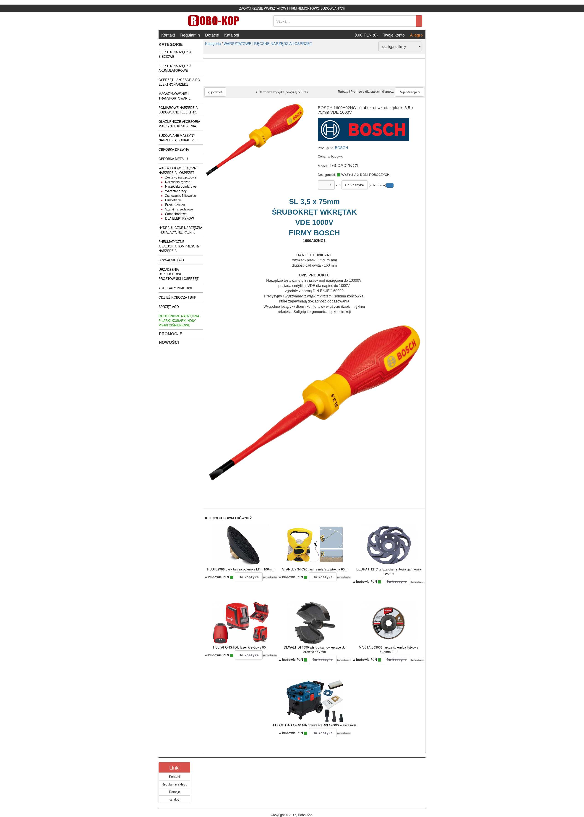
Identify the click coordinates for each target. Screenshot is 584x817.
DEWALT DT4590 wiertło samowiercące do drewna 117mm (315, 649)
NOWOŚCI (169, 342)
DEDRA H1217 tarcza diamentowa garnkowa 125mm (388, 571)
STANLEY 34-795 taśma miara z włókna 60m (314, 569)
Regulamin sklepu (174, 784)
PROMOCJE (170, 334)
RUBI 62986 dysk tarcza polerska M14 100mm (240, 569)
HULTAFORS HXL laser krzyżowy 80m (241, 647)
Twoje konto (394, 35)
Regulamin (190, 35)
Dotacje (212, 35)
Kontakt (168, 35)
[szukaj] (419, 21)
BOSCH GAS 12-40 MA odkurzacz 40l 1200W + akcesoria (315, 725)
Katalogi (231, 35)
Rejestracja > (409, 92)
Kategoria (213, 43)
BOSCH (341, 148)
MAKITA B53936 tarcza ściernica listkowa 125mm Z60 (388, 649)
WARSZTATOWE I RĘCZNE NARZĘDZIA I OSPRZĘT (268, 43)
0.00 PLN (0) (366, 35)
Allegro (416, 35)
